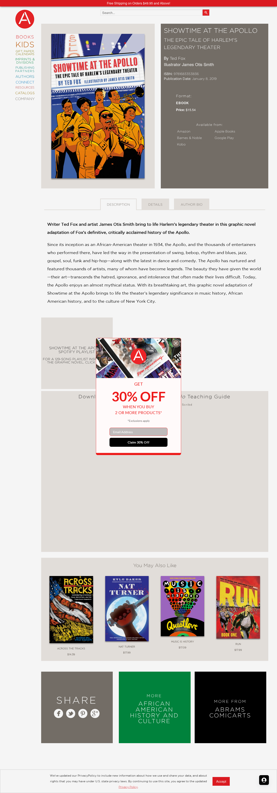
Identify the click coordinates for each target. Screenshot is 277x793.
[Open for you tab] (264, 780)
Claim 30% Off (138, 442)
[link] (138, 356)
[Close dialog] (175, 343)
